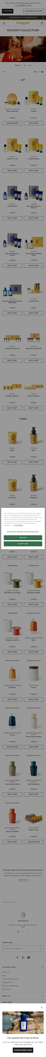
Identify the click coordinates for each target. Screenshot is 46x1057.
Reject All (23, 538)
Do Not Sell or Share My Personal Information (23, 532)
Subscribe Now (23, 1050)
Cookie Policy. (19, 525)
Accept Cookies (23, 544)
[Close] (41, 1007)
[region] (23, 528)
